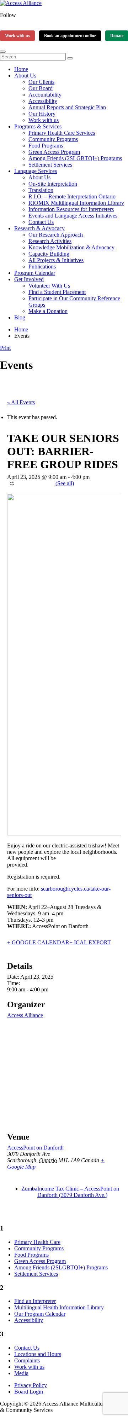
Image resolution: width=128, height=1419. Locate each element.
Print (5, 348)
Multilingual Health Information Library (59, 1307)
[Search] (70, 58)
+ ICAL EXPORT (90, 942)
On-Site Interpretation (52, 184)
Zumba (29, 1189)
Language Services (35, 171)
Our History (41, 114)
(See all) (64, 483)
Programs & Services (38, 126)
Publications (42, 266)
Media (21, 1373)
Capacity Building (48, 254)
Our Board (40, 88)
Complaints (27, 1360)
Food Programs (45, 146)
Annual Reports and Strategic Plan (67, 107)
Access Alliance (25, 1015)
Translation (40, 190)
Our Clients (41, 82)
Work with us (17, 35)
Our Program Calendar (39, 1314)
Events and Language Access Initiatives (72, 216)
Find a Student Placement (57, 292)
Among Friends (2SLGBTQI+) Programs (75, 158)
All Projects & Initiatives (56, 260)
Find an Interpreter (35, 1301)
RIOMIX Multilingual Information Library (76, 203)
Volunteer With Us (49, 286)
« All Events (21, 402)
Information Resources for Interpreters (71, 209)
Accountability (45, 95)
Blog (19, 317)
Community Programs (53, 139)
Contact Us (41, 222)
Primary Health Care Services (61, 133)
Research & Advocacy (39, 228)
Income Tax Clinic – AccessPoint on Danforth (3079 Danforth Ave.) (78, 1192)
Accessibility (42, 101)
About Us (25, 76)
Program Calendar (34, 273)
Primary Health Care (37, 1242)
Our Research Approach (55, 235)
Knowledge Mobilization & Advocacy (71, 247)
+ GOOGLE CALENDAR (38, 942)
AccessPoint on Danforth (35, 1148)
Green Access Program (54, 152)
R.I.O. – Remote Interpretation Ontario (72, 196)
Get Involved (29, 279)
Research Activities (49, 241)
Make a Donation (48, 311)
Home (21, 69)
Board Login (28, 1392)
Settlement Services (50, 165)
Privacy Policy (30, 1385)
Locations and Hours (37, 1354)
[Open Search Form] (3, 52)
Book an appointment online (70, 35)
